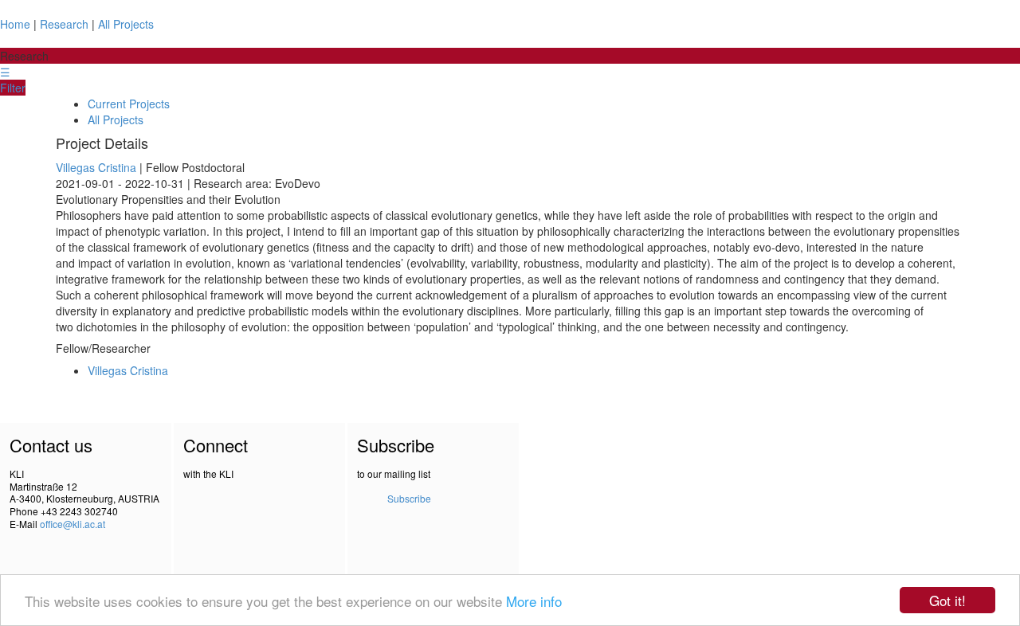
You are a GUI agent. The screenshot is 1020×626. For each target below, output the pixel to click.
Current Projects (129, 104)
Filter (13, 88)
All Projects (126, 24)
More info (534, 601)
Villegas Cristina (96, 167)
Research (64, 24)
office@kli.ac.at (72, 523)
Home (15, 24)
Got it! (947, 600)
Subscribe (409, 498)
